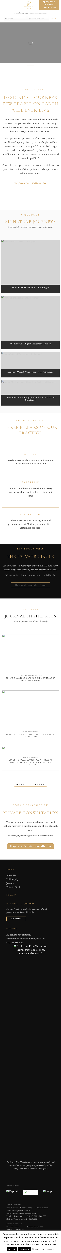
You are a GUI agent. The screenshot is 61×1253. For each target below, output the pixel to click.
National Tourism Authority (17, 1219)
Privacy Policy (12, 1208)
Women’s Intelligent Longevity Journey (30, 344)
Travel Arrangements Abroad (18, 1211)
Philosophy (12, 879)
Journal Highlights (30, 616)
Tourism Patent (35, 1227)
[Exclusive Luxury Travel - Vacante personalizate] (28, 5)
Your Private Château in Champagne (30, 287)
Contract (26, 1208)
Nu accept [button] (25, 1249)
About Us (11, 875)
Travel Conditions (41, 1208)
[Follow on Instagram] (11, 900)
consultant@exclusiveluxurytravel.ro (25, 938)
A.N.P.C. (30, 1216)
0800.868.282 (35, 1219)
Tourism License (15, 1227)
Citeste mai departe (43, 1249)
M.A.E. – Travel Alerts (15, 1216)
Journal (10, 883)
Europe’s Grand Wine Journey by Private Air (31, 372)
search (53, 19)
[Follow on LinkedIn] (15, 900)
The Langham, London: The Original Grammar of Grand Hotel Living (30, 679)
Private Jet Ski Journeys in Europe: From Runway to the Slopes (30, 735)
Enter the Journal (30, 784)
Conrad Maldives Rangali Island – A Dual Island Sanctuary (30, 398)
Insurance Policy (15, 1230)
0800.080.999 (40, 1216)
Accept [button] (11, 1249)
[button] (3, 4)
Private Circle (13, 887)
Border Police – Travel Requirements (21, 1213)
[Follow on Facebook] (8, 900)
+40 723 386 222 (14, 942)
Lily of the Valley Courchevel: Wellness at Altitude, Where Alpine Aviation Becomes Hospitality (30, 762)
